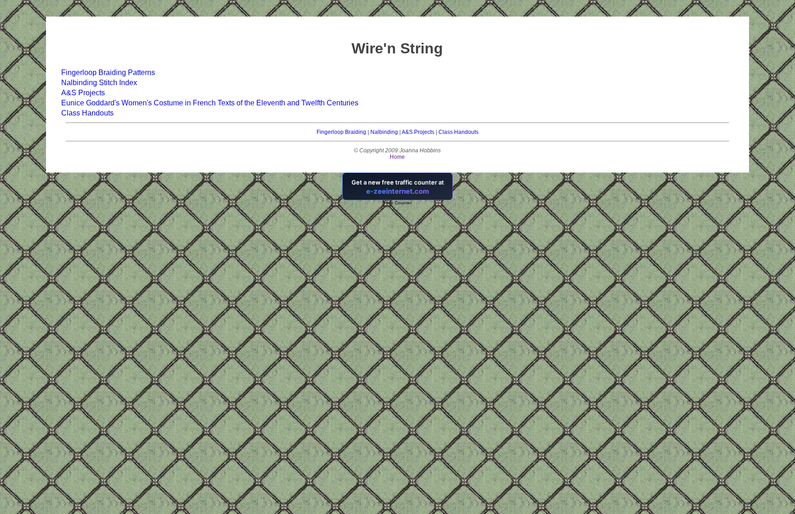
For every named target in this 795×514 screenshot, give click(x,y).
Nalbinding (384, 132)
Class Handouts (87, 113)
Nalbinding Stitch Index (99, 83)
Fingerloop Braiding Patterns (108, 72)
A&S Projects (83, 93)
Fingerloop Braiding (341, 132)
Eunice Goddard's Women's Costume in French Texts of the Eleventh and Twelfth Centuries (209, 103)
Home (397, 157)
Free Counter (398, 202)
